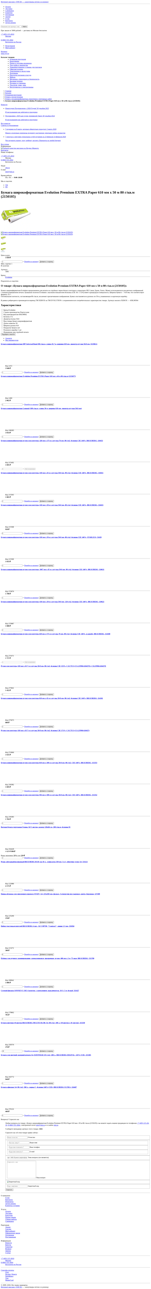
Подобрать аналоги (8, 334)
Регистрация (10, 46)
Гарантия (8, 1247)
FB (6, 187)
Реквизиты (9, 1202)
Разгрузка (9, 1215)
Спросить (9, 1190)
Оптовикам (9, 15)
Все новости (5, 123)
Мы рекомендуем (11, 340)
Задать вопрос (10, 23)
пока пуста (5, 52)
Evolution (8, 277)
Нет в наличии (30, 469)
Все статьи (5, 144)
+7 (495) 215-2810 (7, 156)
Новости (4, 105)
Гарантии (8, 13)
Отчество (31, 1137)
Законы (8, 1251)
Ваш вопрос (41, 1178)
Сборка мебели (11, 1219)
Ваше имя (33, 1143)
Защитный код (33, 1186)
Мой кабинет (10, 48)
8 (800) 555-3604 (7, 160)
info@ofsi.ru (9, 172)
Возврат (8, 1249)
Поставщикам (10, 1237)
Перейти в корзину (31, 262)
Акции (8, 17)
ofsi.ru (7, 168)
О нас (7, 19)
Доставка (8, 9)
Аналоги (8, 338)
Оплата (8, 7)
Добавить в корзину (46, 262)
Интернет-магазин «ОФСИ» (11, 1287)
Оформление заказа (12, 1233)
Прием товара (10, 1217)
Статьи (8, 1253)
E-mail (32, 1152)
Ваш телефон (35, 1147)
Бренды (8, 1245)
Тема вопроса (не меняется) (38, 1157)
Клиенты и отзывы (12, 1206)
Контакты (9, 21)
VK (6, 185)
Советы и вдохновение (9, 125)
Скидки (8, 1229)
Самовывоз (9, 11)
